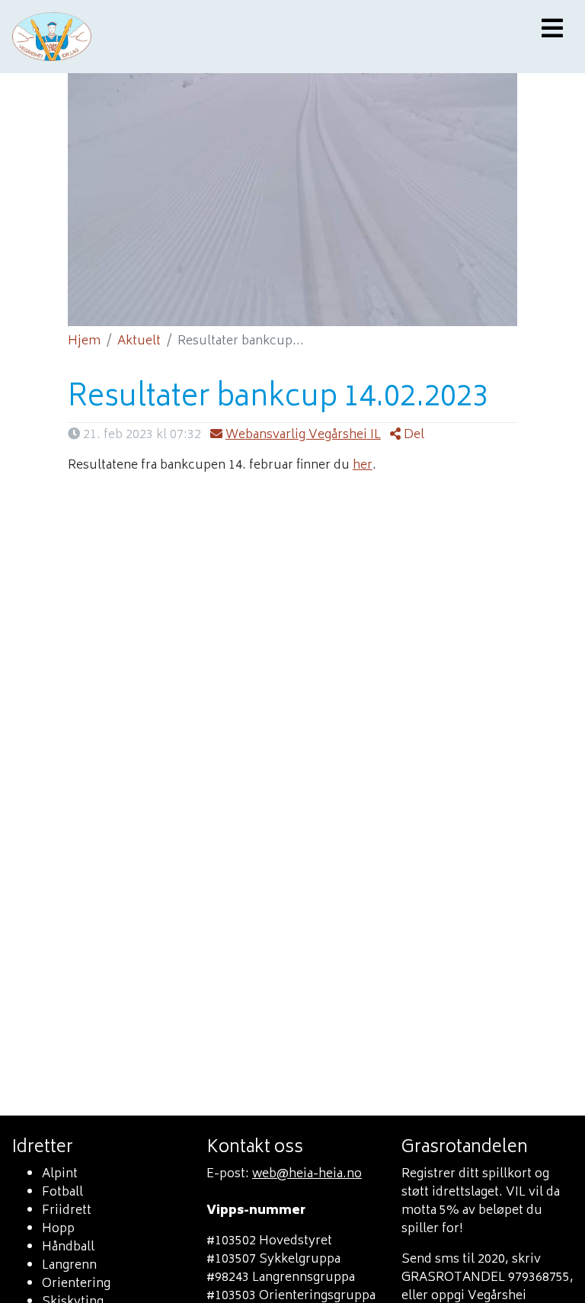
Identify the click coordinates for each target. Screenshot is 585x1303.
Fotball (62, 1192)
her (362, 465)
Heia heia (208, 36)
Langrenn (69, 1265)
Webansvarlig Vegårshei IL (303, 435)
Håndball (68, 1247)
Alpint (60, 1174)
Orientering (76, 1284)
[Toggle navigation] (552, 30)
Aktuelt (139, 341)
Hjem (84, 341)
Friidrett (66, 1210)
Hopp (58, 1229)
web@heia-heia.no (307, 1174)
